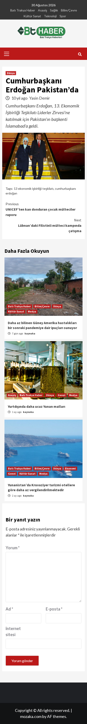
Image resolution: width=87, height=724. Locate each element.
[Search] (80, 54)
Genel (61, 395)
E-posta (54, 608)
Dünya (11, 73)
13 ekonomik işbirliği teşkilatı (34, 188)
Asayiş (42, 10)
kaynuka (30, 333)
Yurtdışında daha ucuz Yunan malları (36, 406)
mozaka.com (30, 716)
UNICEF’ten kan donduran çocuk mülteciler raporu (40, 209)
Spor (63, 16)
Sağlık (54, 10)
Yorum (13, 547)
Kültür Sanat (32, 16)
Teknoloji (50, 16)
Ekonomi (70, 468)
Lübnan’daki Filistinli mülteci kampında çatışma (49, 225)
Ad (9, 608)
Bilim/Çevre (69, 10)
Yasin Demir (39, 98)
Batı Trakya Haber (22, 10)
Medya (32, 311)
